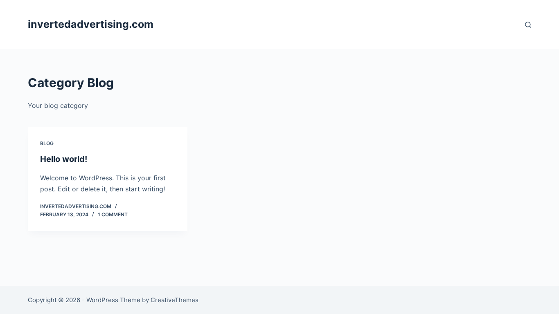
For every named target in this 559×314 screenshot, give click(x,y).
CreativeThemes (174, 300)
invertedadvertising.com (90, 24)
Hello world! (63, 159)
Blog (47, 143)
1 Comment (113, 214)
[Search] (528, 25)
